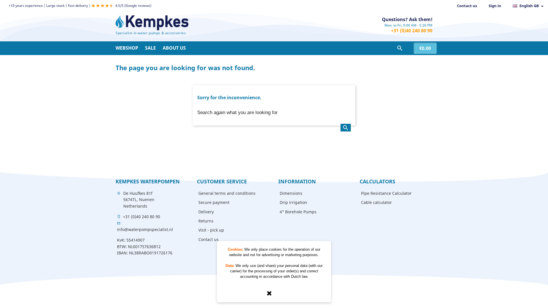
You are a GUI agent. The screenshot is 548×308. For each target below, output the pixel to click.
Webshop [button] (127, 48)
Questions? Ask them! (407, 19)
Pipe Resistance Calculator (386, 193)
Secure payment (213, 202)
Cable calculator (376, 202)
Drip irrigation (293, 202)
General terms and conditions (226, 193)
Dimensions (291, 193)
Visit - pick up (211, 230)
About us (174, 48)
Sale (150, 48)
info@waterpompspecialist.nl (145, 229)
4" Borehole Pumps (298, 211)
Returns (205, 221)
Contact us (467, 5)
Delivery (206, 211)
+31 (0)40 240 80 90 (411, 30)
